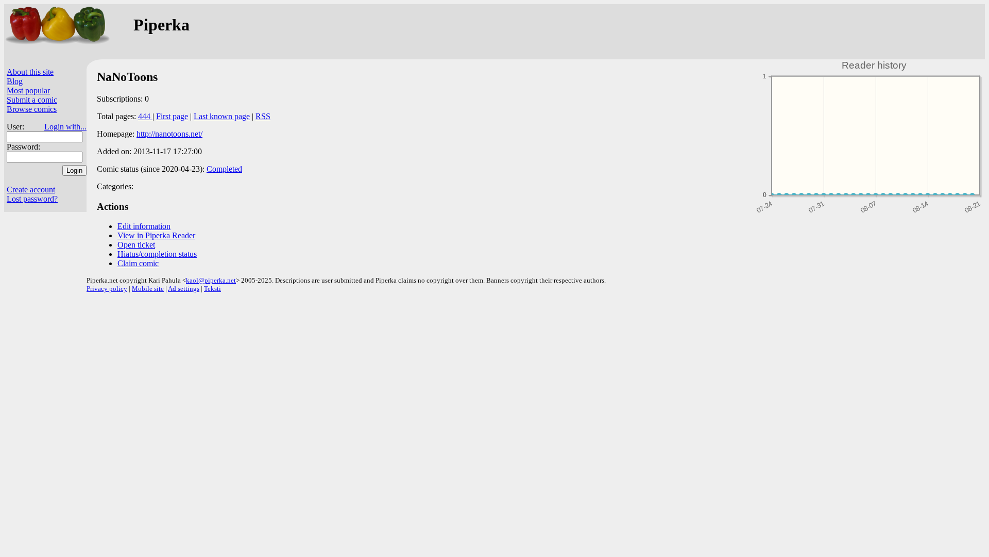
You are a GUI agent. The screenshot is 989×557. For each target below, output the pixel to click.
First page (172, 116)
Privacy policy (107, 288)
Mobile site (148, 288)
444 (145, 116)
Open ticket (136, 244)
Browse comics (32, 109)
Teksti (212, 288)
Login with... (65, 126)
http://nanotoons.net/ (169, 133)
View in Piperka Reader (156, 235)
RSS (262, 116)
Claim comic (138, 263)
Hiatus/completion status (157, 254)
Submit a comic (32, 99)
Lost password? (32, 198)
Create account (31, 189)
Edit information (143, 226)
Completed (224, 169)
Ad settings (183, 288)
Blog (15, 81)
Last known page (222, 116)
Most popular (28, 90)
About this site (30, 72)
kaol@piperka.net (211, 280)
